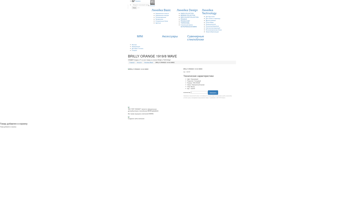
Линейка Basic (161, 10)
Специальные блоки (161, 21)
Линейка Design (187, 10)
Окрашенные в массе (162, 13)
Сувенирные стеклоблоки (195, 37)
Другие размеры (211, 20)
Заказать (213, 92)
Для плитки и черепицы (213, 18)
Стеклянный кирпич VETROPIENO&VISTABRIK (189, 26)
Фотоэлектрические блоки (214, 30)
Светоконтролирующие (213, 28)
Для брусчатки (210, 16)
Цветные (158, 23)
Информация (136, 46)
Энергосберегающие (212, 32)
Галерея (134, 50)
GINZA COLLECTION (187, 13)
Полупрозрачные (160, 17)
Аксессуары (170, 36)
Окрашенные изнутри (162, 15)
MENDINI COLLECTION (188, 15)
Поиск (134, 8)
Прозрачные (159, 19)
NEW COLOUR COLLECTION (189, 17)
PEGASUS (184, 19)
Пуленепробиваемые (212, 26)
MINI (140, 36)
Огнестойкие (210, 22)
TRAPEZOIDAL (185, 23)
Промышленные (211, 24)
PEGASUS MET (185, 21)
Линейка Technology (209, 11)
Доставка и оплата (137, 48)
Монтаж (134, 45)
